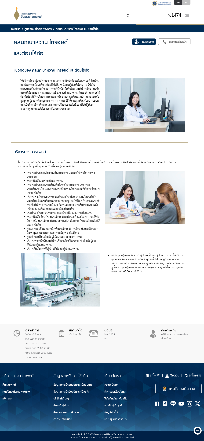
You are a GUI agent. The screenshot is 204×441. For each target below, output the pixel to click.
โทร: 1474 (109, 334)
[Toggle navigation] (186, 15)
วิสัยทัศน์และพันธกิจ (115, 398)
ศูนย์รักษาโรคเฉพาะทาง (38, 29)
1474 (176, 15)
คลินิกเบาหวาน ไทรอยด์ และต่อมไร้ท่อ (77, 29)
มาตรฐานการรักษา (115, 419)
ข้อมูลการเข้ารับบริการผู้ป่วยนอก (72, 385)
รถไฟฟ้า (155, 375)
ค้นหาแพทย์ (9, 385)
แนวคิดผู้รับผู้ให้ (113, 405)
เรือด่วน (174, 375)
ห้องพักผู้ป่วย (61, 405)
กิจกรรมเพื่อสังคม (115, 391)
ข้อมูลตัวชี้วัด (111, 412)
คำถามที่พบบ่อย (62, 419)
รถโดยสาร (195, 375)
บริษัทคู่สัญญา (61, 398)
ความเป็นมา (111, 385)
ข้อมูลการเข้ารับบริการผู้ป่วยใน (71, 391)
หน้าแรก (16, 29)
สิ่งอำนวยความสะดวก (66, 412)
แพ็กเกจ (7, 398)
